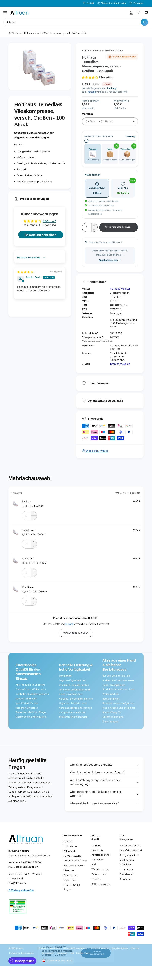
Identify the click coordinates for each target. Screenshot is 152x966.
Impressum (69, 880)
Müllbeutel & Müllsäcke (126, 862)
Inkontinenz (126, 869)
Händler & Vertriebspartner (100, 852)
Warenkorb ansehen (75, 633)
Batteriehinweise (101, 883)
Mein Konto (70, 846)
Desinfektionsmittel (130, 850)
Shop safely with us (96, 450)
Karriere (96, 845)
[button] (5, 12)
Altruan (19, 948)
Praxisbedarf (126, 874)
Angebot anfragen (108, 260)
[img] (25, 272)
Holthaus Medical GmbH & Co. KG (102, 50)
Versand (91, 91)
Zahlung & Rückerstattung (72, 853)
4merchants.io (27, 953)
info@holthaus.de (120, 363)
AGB (93, 864)
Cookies (96, 878)
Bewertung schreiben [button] (40, 235)
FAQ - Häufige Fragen (71, 887)
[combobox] (76, 22)
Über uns (68, 870)
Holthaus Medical (120, 288)
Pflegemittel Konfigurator (113, 3)
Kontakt (90, 3)
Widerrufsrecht (100, 869)
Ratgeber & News (73, 865)
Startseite (16, 33)
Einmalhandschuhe (130, 845)
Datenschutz (70, 875)
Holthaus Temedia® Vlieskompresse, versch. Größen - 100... (55, 33)
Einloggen (138, 3)
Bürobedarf (125, 878)
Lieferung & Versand (75, 860)
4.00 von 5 (49, 221)
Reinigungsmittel (129, 855)
